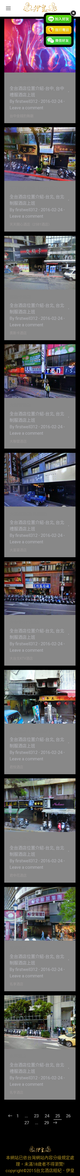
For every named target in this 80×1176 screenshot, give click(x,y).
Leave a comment (26, 107)
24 (47, 1115)
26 (68, 1115)
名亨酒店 (18, 1056)
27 (26, 1122)
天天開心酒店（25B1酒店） (36, 188)
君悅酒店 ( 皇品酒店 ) (30, 731)
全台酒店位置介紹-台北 (32, 196)
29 (46, 1122)
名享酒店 (18, 948)
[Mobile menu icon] (8, 8)
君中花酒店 (20, 839)
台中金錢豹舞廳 (24, 80)
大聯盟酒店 (20, 405)
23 (36, 1115)
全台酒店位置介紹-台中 (32, 88)
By (24, 101)
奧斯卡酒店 (20, 297)
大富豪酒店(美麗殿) (28, 514)
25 (57, 1115)
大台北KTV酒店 (24, 622)
